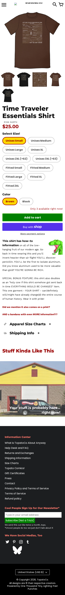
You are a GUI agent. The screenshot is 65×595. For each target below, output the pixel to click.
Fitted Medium (40, 168)
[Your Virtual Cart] (61, 4)
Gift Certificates (15, 473)
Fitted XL (36, 177)
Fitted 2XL (12, 186)
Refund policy (13, 498)
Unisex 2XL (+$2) (16, 159)
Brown (10, 201)
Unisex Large (14, 150)
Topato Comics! (15, 468)
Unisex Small (14, 141)
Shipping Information (18, 458)
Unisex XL (37, 150)
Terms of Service (15, 493)
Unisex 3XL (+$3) (46, 159)
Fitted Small (14, 168)
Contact (10, 483)
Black (26, 201)
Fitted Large (14, 177)
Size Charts (12, 463)
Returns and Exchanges (19, 453)
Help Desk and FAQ (16, 448)
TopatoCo (42, 579)
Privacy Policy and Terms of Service (27, 488)
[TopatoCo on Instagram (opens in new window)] (21, 544)
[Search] (54, 4)
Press (8, 478)
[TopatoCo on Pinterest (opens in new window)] (14, 544)
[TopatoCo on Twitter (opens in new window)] (7, 544)
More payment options (32, 233)
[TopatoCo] (32, 4)
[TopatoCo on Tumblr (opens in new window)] (27, 544)
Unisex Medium (41, 141)
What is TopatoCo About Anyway (25, 443)
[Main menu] (4, 5)
